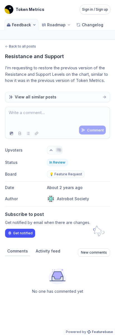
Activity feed (48, 251)
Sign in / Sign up (95, 9)
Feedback (21, 24)
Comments (17, 251)
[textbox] (57, 117)
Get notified (23, 233)
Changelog (92, 24)
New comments (94, 252)
